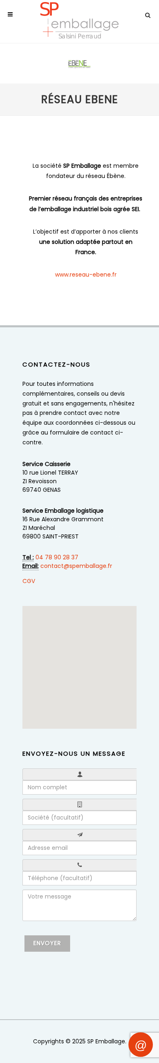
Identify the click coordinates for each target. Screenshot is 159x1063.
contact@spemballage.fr (76, 566)
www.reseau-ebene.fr (86, 274)
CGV (28, 581)
